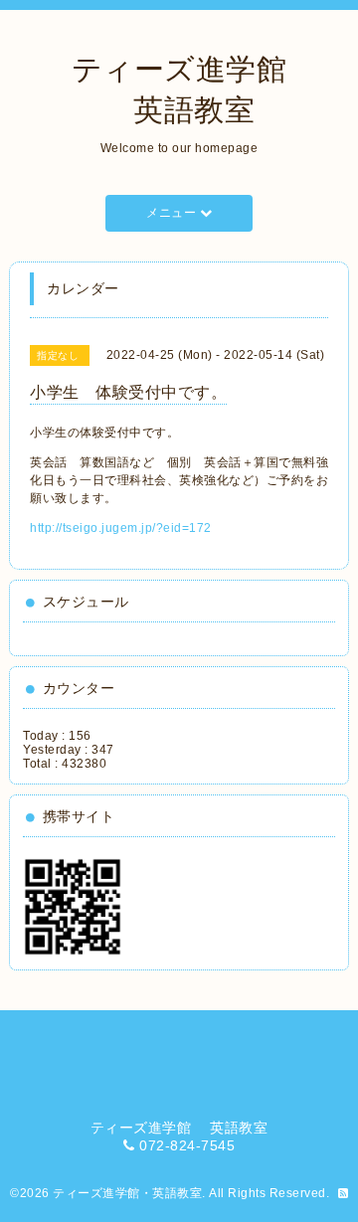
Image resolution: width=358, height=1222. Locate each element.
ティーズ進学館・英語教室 (127, 1193)
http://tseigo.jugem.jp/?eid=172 (121, 528)
